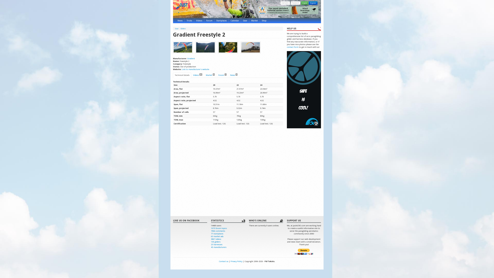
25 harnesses (216, 244)
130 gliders (215, 242)
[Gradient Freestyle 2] (183, 47)
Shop (264, 20)
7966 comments (218, 231)
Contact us (223, 261)
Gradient (191, 58)
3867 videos (216, 239)
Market (254, 20)
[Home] (182, 7)
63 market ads (217, 236)
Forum (209, 20)
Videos (199, 20)
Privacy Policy (236, 261)
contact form (292, 47)
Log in (304, 3)
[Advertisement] (304, 169)
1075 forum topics (219, 228)
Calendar (235, 20)
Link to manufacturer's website (195, 69)
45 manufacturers (218, 247)
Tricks (189, 20)
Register (313, 3)
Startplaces (221, 20)
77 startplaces (217, 234)
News (180, 20)
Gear (245, 20)
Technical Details (182, 75)
